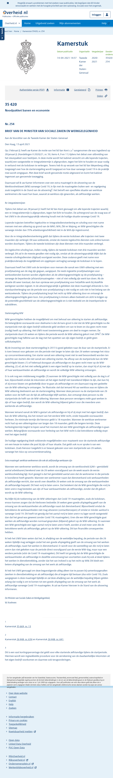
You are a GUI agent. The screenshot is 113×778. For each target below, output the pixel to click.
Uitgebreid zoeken (45, 23)
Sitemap (13, 727)
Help (11, 704)
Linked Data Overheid (20, 743)
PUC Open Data (17, 747)
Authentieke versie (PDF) (33, 90)
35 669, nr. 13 (24, 626)
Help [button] (104, 23)
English (12, 700)
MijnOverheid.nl (17, 756)
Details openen (2, 33)
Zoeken (12, 708)
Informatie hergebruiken (21, 716)
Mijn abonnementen (70, 23)
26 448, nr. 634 (24, 639)
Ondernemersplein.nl (19, 763)
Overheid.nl (11, 24)
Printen (99, 89)
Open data (14, 740)
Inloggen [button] (96, 14)
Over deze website (18, 693)
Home (27, 23)
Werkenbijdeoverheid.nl (21, 767)
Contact (13, 696)
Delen (100, 96)
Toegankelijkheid (17, 724)
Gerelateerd (80, 89)
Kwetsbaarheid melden (21, 731)
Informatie (59, 89)
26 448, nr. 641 (56, 639)
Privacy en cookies (18, 720)
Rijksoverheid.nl (17, 759)
